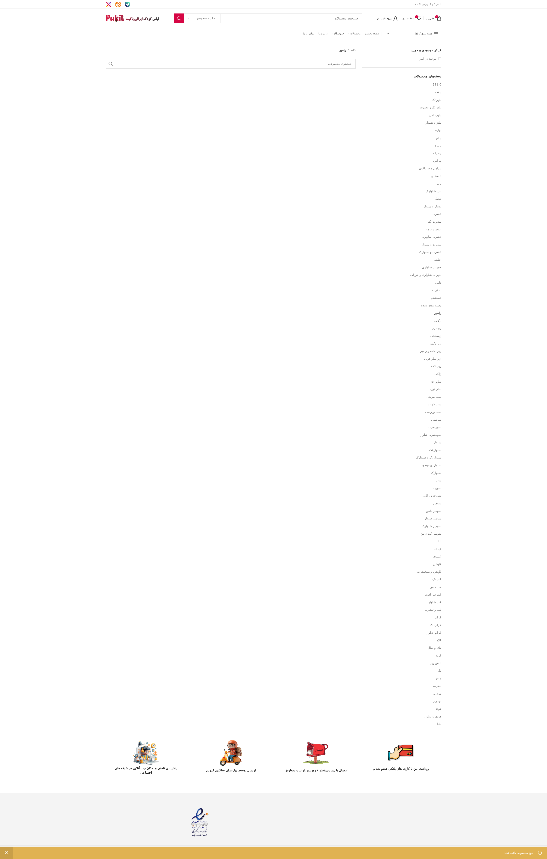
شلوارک (436, 473)
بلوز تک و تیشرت (430, 107)
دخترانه (436, 290)
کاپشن (437, 564)
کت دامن (435, 587)
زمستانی (435, 335)
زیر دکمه (435, 343)
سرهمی (436, 419)
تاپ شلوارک (433, 191)
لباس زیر (435, 663)
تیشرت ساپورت (431, 236)
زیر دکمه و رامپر (430, 351)
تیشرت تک (434, 221)
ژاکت (437, 374)
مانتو (438, 678)
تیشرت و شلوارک (430, 252)
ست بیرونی (433, 396)
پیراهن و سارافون (430, 168)
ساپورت (436, 381)
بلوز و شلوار (433, 122)
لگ (439, 670)
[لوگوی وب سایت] (132, 18)
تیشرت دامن (433, 229)
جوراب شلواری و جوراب (425, 274)
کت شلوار (434, 602)
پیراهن (437, 160)
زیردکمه (436, 366)
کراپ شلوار (433, 632)
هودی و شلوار (432, 716)
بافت (438, 92)
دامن (438, 282)
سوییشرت (434, 427)
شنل (438, 480)
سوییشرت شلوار (430, 434)
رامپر (438, 313)
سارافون (435, 389)
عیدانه (437, 549)
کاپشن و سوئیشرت (429, 571)
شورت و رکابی (431, 495)
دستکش (436, 297)
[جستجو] (179, 18)
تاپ (439, 183)
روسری (436, 328)
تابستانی (436, 176)
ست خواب (434, 404)
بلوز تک (436, 100)
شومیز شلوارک (431, 526)
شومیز (437, 503)
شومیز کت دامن (431, 533)
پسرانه (437, 153)
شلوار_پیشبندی (431, 465)
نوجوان (436, 701)
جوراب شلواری (431, 267)
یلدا (439, 724)
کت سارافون (433, 594)
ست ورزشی (433, 412)
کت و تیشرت (433, 609)
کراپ (437, 617)
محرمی (436, 685)
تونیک (437, 198)
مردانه (437, 693)
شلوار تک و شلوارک (428, 457)
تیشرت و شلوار (431, 244)
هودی (438, 708)
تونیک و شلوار (432, 206)
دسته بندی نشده (431, 305)
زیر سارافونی (432, 358)
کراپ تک (435, 625)
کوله (438, 655)
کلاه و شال (434, 647)
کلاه (439, 640)
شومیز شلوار (433, 518)
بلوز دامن (435, 115)
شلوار (437, 442)
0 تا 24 (437, 84)
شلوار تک (435, 450)
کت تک (436, 579)
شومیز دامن (433, 511)
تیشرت (436, 214)
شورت (437, 488)
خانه (353, 50)
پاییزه (438, 145)
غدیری (437, 556)
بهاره (438, 130)
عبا (439, 541)
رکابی (437, 320)
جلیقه (437, 259)
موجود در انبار (428, 58)
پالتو (438, 138)
